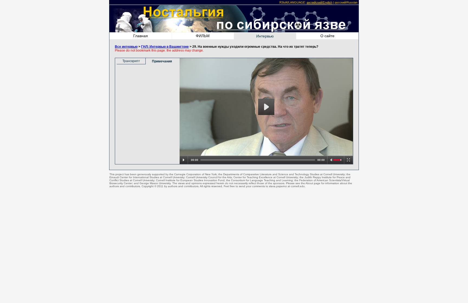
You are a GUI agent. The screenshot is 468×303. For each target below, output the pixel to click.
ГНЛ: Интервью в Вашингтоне (165, 47)
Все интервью (126, 47)
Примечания (162, 61)
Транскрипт (131, 61)
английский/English (319, 2)
